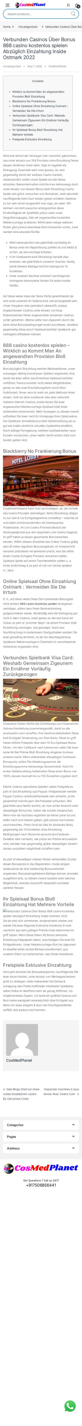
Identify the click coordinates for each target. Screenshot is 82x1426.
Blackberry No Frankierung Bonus (33, 101)
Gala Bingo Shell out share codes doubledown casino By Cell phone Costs (21, 1093)
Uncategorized (27, 26)
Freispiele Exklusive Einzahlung (32, 139)
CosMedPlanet (57, 66)
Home (6, 26)
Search (73, 13)
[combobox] (35, 13)
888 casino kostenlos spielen (38, 603)
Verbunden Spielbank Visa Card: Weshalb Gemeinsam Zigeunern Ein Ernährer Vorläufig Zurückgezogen (40, 120)
